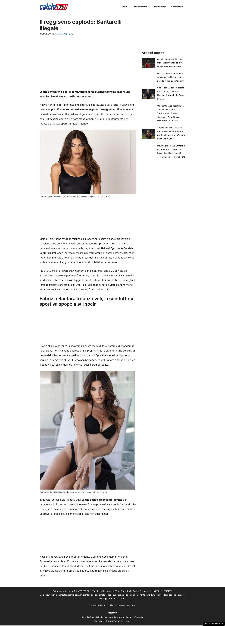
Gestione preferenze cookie (214, 624)
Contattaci (132, 605)
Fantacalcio (177, 6)
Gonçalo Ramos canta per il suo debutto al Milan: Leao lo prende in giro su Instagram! (170, 77)
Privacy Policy (112, 621)
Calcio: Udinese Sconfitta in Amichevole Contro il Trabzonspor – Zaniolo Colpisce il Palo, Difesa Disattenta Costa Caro (170, 113)
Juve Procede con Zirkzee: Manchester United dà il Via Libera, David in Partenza (170, 63)
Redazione (99, 621)
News (124, 6)
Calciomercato (140, 6)
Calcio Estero (159, 6)
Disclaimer (126, 621)
